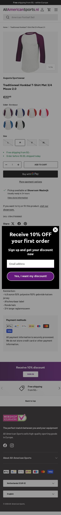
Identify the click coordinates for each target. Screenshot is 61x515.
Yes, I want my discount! (30, 276)
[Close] (55, 230)
